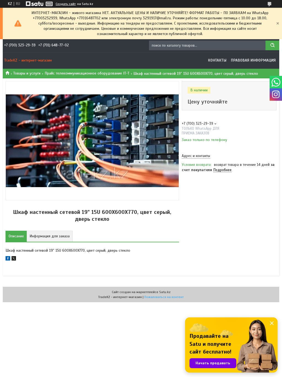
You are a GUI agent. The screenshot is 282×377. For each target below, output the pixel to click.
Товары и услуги (26, 73)
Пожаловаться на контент (164, 297)
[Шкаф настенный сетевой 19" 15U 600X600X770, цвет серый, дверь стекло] (201, 203)
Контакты (217, 60)
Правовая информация (253, 60)
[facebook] (8, 259)
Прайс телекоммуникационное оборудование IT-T (87, 73)
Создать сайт (66, 4)
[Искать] (272, 45)
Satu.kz (164, 292)
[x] (14, 259)
